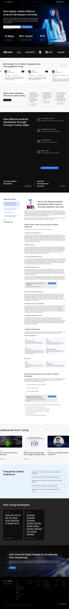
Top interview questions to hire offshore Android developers (10, 216)
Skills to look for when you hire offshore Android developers (10, 209)
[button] (34, 76)
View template (28, 186)
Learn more (62, 186)
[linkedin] (8, 222)
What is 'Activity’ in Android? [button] (32, 388)
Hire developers (52, 283)
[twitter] (10, 222)
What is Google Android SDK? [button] (33, 391)
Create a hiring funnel (8, 212)
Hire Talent (12, 567)
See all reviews (7, 100)
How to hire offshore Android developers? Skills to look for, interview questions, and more (10, 204)
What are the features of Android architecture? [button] (36, 384)
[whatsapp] (12, 222)
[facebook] (6, 222)
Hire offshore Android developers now (26, 27)
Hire (66, 71)
